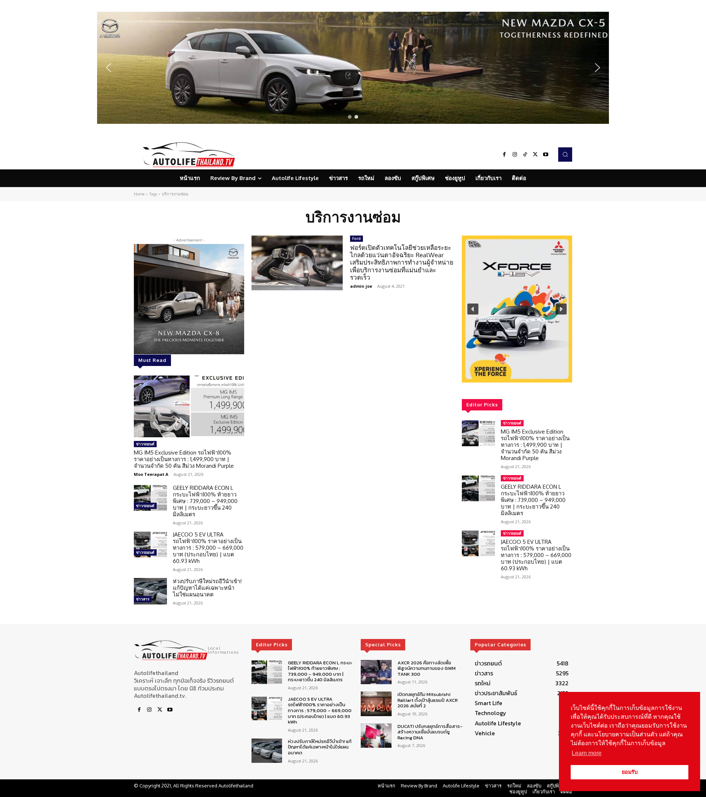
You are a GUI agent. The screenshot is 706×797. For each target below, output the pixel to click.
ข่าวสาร (142, 599)
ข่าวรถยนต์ (145, 443)
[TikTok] (525, 155)
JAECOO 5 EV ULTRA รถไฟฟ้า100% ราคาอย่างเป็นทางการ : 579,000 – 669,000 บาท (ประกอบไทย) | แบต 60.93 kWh (208, 547)
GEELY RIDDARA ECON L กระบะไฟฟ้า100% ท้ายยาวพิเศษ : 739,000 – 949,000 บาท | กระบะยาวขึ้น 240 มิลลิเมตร (205, 501)
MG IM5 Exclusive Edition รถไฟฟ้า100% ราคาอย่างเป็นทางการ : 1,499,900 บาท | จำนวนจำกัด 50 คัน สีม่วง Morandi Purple (184, 459)
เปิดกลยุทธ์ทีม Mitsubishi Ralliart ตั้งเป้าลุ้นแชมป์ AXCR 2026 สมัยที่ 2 (427, 700)
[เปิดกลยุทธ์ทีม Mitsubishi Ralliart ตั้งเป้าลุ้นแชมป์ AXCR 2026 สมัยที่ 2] (376, 704)
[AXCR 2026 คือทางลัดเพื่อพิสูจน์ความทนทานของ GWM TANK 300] (376, 672)
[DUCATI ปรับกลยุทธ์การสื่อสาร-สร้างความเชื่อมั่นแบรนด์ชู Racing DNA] (376, 736)
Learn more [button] (587, 753)
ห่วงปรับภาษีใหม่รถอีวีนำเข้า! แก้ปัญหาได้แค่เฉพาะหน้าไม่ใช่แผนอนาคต (207, 588)
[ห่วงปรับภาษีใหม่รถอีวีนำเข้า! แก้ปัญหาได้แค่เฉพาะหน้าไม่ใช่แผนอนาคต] (150, 591)
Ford (356, 238)
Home (139, 194)
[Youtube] (546, 155)
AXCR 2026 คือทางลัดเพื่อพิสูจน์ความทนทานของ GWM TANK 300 (426, 668)
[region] (353, 68)
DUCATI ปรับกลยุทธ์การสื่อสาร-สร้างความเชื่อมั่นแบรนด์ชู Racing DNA (430, 732)
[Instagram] (515, 155)
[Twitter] (535, 155)
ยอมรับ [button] (630, 772)
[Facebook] (504, 155)
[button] (353, 68)
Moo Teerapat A (151, 474)
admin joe (361, 286)
